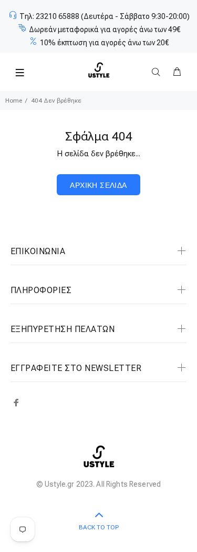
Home (13, 100)
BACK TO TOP (99, 527)
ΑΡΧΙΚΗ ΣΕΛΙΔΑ (98, 185)
